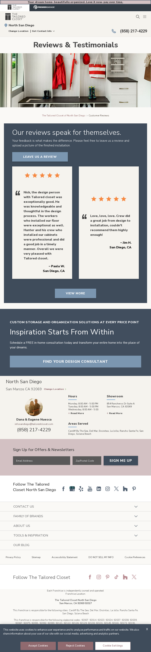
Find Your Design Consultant (75, 361)
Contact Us (23, 506)
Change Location (18, 31)
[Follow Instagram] (107, 488)
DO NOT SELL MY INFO (101, 557)
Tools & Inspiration (30, 535)
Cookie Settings (113, 645)
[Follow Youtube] (90, 488)
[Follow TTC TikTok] (116, 577)
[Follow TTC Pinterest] (107, 577)
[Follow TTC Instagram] (99, 577)
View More (75, 293)
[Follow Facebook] (63, 488)
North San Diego (21, 25)
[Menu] (145, 16)
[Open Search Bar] (138, 16)
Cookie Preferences (135, 557)
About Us (21, 526)
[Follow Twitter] (116, 488)
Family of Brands (28, 516)
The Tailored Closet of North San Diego (63, 115)
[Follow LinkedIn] (99, 488)
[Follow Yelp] (81, 488)
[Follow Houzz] (125, 488)
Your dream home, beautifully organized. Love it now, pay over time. (75, 2)
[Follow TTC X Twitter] (134, 577)
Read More (77, 413)
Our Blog (21, 545)
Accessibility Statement (64, 557)
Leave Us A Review (40, 157)
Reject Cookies (75, 645)
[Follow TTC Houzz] (125, 577)
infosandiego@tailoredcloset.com (34, 424)
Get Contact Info (42, 31)
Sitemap (36, 557)
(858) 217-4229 (34, 430)
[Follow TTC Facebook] (90, 577)
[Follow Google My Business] (72, 488)
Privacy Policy (13, 557)
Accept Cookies (38, 645)
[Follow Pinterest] (134, 488)
